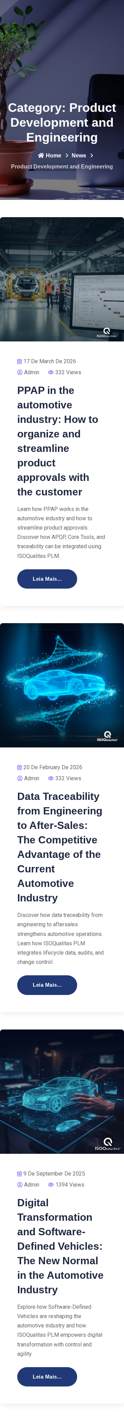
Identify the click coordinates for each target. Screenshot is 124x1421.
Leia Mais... (47, 579)
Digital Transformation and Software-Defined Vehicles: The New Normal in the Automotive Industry (60, 1246)
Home (53, 155)
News (79, 155)
